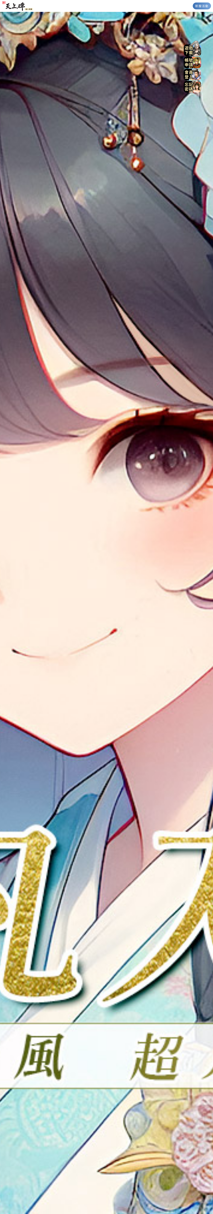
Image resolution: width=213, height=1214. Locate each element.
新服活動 (202, 6)
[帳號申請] (192, 62)
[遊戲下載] (192, 48)
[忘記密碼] (192, 86)
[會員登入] (192, 74)
